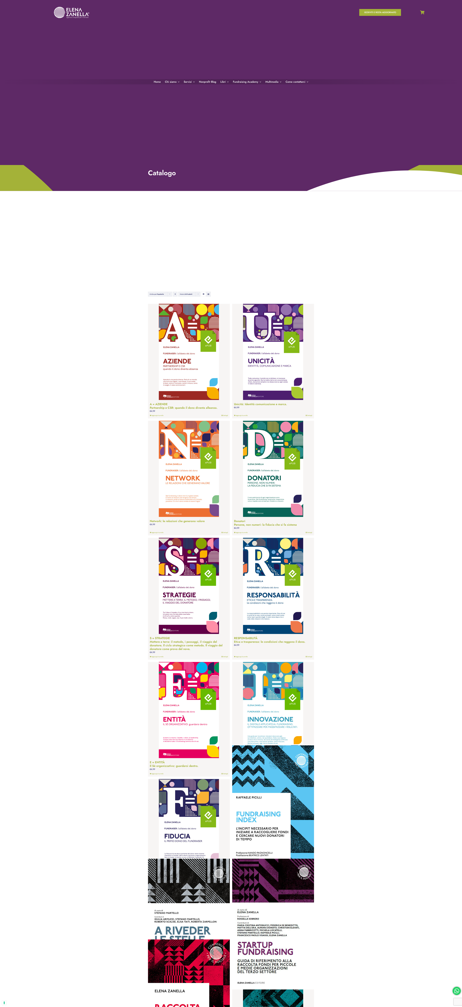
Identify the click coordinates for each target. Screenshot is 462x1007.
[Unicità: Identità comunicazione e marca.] (273, 352)
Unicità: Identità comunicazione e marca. (260, 404)
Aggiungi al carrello (157, 415)
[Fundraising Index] (273, 810)
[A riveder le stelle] (189, 924)
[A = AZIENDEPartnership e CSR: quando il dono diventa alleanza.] (189, 352)
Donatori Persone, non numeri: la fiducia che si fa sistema (265, 523)
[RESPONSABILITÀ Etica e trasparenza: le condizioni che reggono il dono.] (273, 586)
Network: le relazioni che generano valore (177, 521)
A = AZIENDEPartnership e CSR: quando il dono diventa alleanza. (184, 406)
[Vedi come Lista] (208, 294)
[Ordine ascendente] (175, 294)
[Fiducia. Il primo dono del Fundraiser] (189, 827)
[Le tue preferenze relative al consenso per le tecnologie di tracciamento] (4, 1003)
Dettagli (225, 415)
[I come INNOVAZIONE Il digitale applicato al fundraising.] (273, 710)
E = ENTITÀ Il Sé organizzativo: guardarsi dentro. (174, 764)
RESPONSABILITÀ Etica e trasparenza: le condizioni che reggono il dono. (269, 640)
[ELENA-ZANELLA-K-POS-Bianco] (72, 7)
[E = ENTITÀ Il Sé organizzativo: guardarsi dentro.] (189, 710)
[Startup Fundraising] (273, 924)
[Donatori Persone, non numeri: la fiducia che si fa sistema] (273, 469)
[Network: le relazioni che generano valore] (189, 469)
